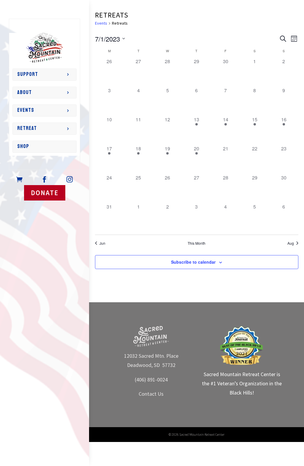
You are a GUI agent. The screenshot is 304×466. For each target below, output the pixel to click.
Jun (102, 243)
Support (27, 74)
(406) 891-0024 (151, 379)
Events (25, 110)
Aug (290, 243)
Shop (23, 146)
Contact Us (151, 393)
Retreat (27, 128)
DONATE (44, 192)
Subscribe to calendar (193, 262)
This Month (196, 243)
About (24, 92)
